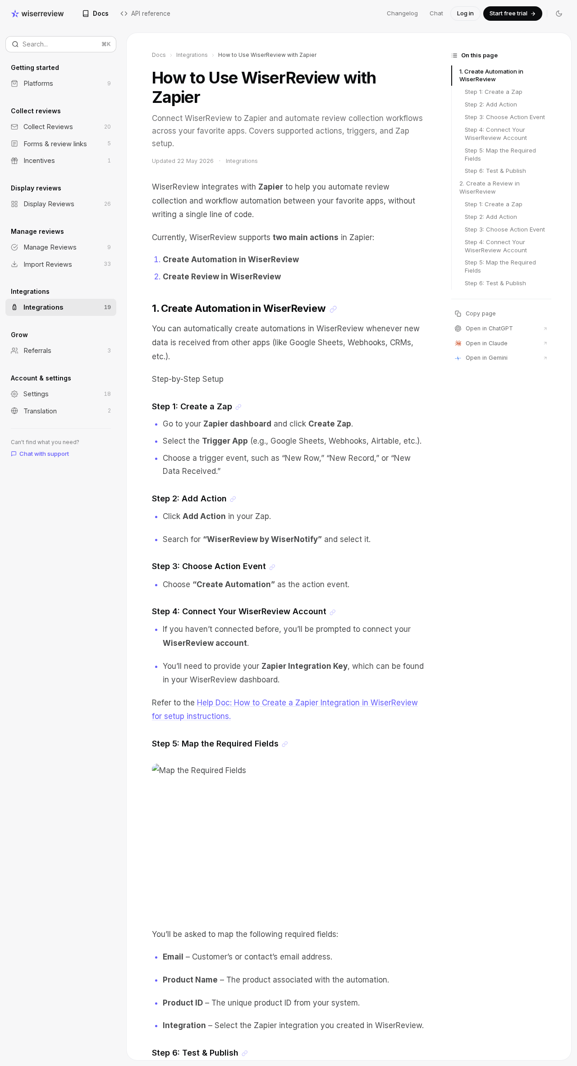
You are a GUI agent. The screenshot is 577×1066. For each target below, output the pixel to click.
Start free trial (508, 13)
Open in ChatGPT (489, 328)
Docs (101, 13)
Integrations (192, 54)
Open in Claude (487, 343)
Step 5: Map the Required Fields (500, 154)
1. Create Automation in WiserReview (491, 75)
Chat (436, 13)
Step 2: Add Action (491, 104)
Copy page (481, 313)
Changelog (402, 13)
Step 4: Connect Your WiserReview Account (496, 133)
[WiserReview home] (37, 13)
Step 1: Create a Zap (493, 91)
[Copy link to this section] (333, 309)
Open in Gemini (487, 357)
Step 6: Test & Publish (495, 170)
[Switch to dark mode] (559, 13)
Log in (465, 13)
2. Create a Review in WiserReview (489, 187)
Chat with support (44, 453)
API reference (150, 13)
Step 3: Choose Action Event (505, 117)
